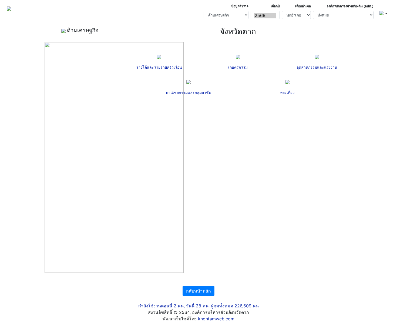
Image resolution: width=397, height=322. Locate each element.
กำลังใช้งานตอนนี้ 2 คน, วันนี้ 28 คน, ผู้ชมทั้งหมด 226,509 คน (198, 305)
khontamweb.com (216, 318)
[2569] (265, 15)
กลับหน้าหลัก (198, 291)
